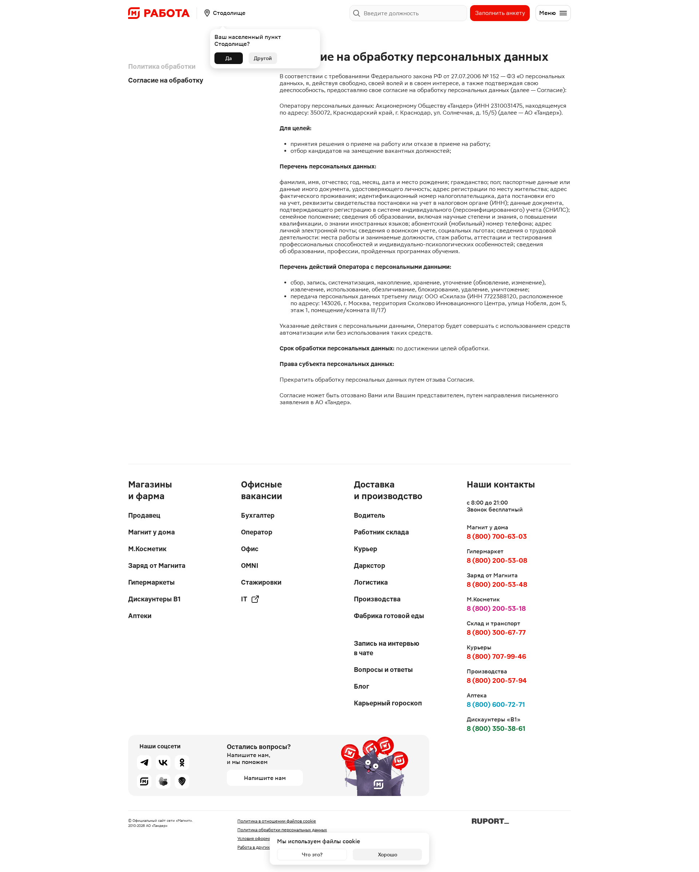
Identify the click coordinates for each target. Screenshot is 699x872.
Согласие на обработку (165, 80)
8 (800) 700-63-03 (497, 536)
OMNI (249, 565)
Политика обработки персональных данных (282, 829)
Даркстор (369, 565)
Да (228, 58)
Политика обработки (162, 66)
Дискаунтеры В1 (154, 599)
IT (244, 599)
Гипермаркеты (151, 582)
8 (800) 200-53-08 (497, 560)
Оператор (256, 532)
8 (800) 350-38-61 (496, 728)
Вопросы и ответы (383, 669)
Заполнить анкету (500, 12)
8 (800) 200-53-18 (496, 608)
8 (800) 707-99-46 (496, 656)
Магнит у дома (151, 532)
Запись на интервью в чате (386, 648)
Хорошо (387, 854)
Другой (263, 58)
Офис (249, 549)
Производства (377, 599)
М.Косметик (147, 549)
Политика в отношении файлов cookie (276, 821)
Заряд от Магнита (156, 565)
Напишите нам (265, 778)
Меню (547, 12)
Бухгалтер (258, 515)
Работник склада (381, 532)
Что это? (312, 854)
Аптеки (139, 616)
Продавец (144, 515)
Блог (361, 686)
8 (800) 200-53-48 (497, 584)
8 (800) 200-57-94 (497, 680)
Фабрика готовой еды (389, 616)
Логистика (371, 582)
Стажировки (261, 582)
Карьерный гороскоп (388, 703)
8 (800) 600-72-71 (496, 704)
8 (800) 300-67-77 (496, 632)
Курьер (365, 549)
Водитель (369, 515)
